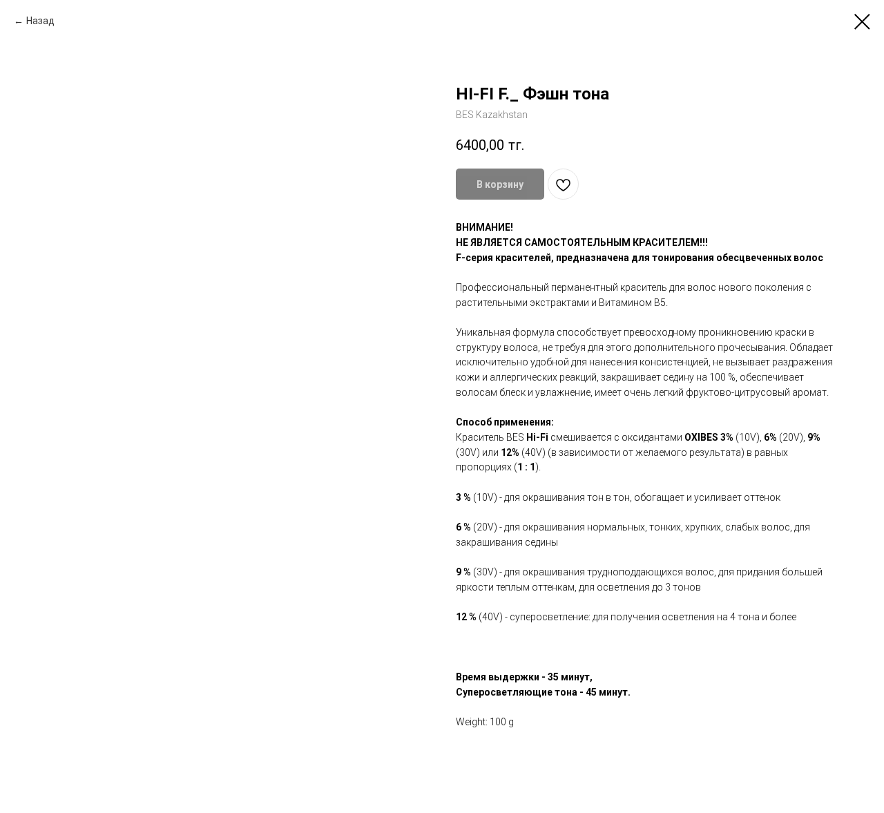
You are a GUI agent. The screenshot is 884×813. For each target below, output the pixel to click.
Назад (40, 20)
